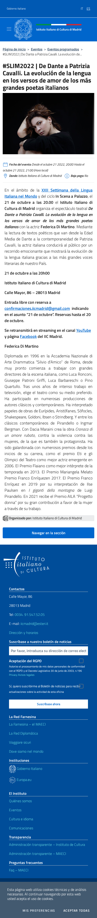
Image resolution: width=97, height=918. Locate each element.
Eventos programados (63, 49)
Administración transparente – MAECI (37, 853)
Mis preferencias (39, 910)
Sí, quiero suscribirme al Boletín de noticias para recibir (45, 686)
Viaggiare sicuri (20, 742)
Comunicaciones (21, 828)
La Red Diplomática (23, 733)
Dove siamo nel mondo (26, 751)
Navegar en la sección (48, 533)
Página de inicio (14, 49)
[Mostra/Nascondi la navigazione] (9, 29)
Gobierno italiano (16, 9)
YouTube (83, 330)
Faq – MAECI (18, 870)
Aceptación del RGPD (25, 661)
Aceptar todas (76, 910)
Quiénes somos (20, 801)
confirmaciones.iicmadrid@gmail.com (37, 308)
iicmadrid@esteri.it (34, 623)
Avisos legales (26, 675)
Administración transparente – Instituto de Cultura (47, 844)
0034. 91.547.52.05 (29, 614)
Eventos (36, 49)
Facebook (28, 336)
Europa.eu (23, 779)
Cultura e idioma (21, 819)
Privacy (13, 675)
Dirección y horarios (23, 632)
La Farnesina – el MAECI (27, 724)
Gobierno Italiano (29, 768)
